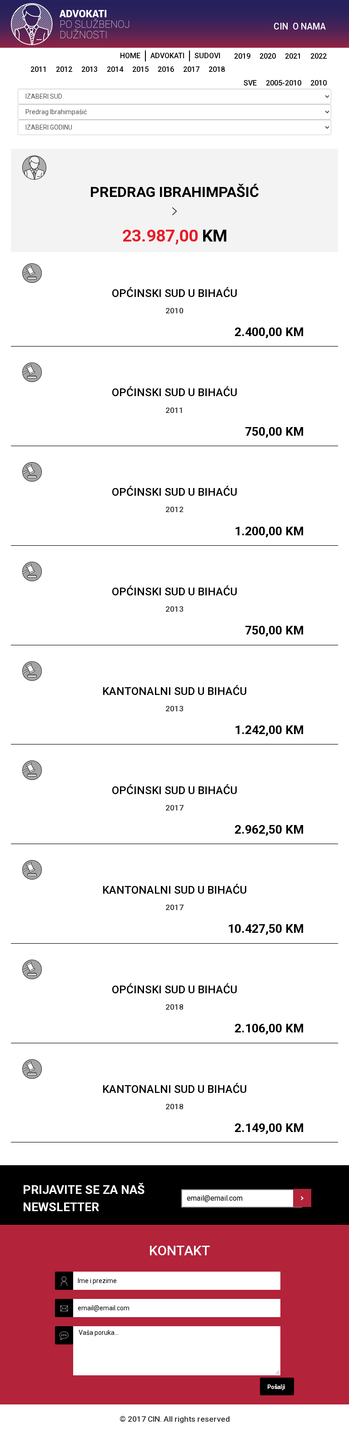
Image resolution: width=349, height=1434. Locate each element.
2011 (38, 69)
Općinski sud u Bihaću (174, 293)
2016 (166, 69)
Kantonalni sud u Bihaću (174, 691)
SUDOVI (207, 55)
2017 (191, 69)
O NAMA (309, 26)
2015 (140, 69)
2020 (267, 56)
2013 (89, 69)
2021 (293, 56)
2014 (115, 69)
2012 (64, 69)
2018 (217, 69)
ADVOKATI (167, 55)
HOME (130, 55)
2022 (318, 56)
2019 (242, 56)
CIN (281, 26)
